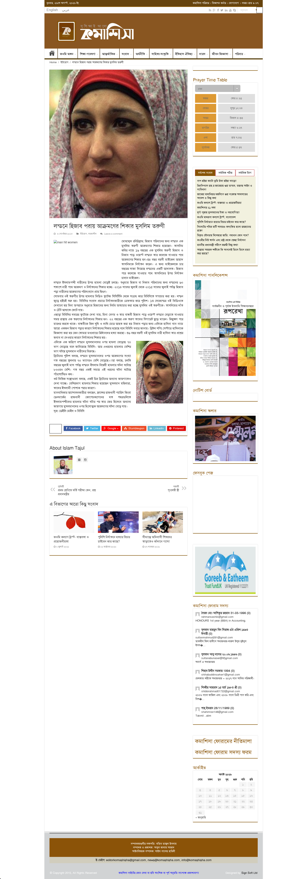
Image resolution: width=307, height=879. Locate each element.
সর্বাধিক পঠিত (225, 173)
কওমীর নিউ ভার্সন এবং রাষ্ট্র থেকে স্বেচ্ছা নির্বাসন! (221, 240)
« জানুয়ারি (200, 817)
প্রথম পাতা (52, 54)
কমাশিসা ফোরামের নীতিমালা (223, 741)
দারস (202, 54)
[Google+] (214, 10)
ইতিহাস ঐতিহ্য (184, 54)
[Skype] (234, 10)
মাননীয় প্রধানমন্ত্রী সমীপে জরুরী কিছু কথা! (217, 245)
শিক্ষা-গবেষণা (87, 54)
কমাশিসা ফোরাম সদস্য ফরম (223, 752)
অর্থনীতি (140, 54)
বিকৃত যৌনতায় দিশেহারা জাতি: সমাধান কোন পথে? (223, 235)
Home (53, 62)
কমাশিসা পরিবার (201, 3)
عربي (66, 10)
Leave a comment (113, 233)
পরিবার (239, 54)
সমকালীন (92, 233)
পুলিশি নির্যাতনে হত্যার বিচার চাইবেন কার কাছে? (114, 539)
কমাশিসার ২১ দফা (206, 207)
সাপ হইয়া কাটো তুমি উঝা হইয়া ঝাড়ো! (216, 181)
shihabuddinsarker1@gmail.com (220, 674)
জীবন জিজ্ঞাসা (220, 54)
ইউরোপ (64, 62)
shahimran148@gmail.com (217, 712)
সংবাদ (125, 54)
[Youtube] (230, 10)
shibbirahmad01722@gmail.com (220, 691)
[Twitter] (222, 10)
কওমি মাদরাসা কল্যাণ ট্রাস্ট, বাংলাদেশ (216, 217)
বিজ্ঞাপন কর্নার (219, 3)
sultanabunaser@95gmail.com (219, 658)
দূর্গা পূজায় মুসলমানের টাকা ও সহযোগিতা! (218, 212)
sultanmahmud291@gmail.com (214, 637)
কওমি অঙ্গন (66, 54)
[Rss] (210, 10)
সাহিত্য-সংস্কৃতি (160, 54)
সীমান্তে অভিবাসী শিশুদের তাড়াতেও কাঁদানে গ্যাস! (157, 539)
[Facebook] (218, 10)
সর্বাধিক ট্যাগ (244, 173)
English (52, 10)
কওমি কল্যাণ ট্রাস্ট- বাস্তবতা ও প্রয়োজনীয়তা (219, 203)
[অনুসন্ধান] (259, 10)
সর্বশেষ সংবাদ (205, 173)
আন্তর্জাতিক (108, 54)
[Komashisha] (153, 31)
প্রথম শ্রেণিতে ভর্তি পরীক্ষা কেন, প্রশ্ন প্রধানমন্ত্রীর (77, 490)
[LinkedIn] (226, 10)
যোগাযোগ (234, 3)
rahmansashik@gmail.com (217, 617)
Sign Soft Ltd (249, 873)
